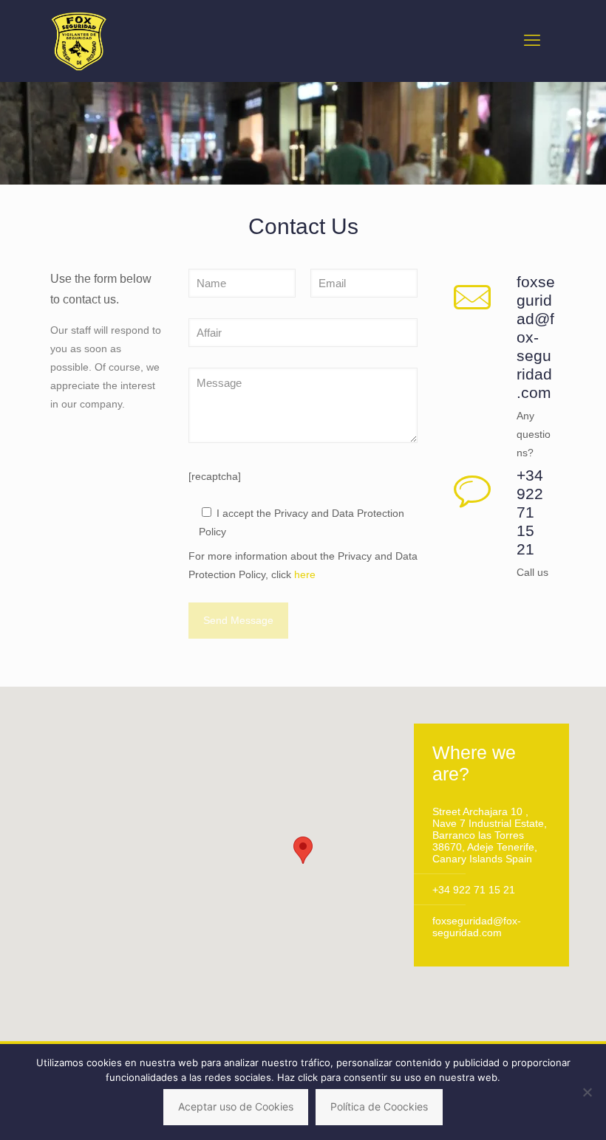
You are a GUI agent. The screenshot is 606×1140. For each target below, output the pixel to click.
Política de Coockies (379, 1106)
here (305, 574)
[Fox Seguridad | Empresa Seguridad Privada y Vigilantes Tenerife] (78, 40)
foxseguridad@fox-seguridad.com (476, 926)
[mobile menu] (532, 40)
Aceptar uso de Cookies (235, 1106)
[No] (587, 1092)
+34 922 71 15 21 (473, 890)
